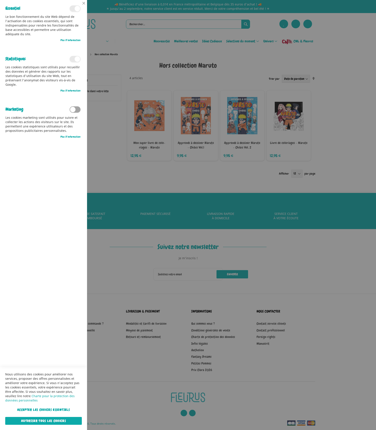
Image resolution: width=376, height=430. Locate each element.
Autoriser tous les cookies (43, 421)
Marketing (75, 109)
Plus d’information (70, 40)
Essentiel (75, 8)
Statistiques (75, 59)
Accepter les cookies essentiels (43, 410)
